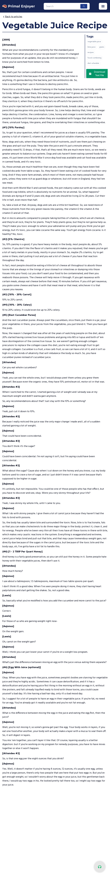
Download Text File (99, 73)
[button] (103, 6)
